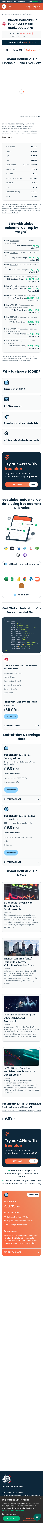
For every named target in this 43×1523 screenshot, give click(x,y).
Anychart (38, 116)
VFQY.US (13, 276)
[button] (21, 1510)
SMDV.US (14, 241)
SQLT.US (13, 317)
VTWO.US (14, 341)
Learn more (36, 2)
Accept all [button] (11, 1518)
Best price (31, 50)
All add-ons (23, 594)
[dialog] (21, 1509)
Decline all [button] (31, 1518)
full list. (32, 1243)
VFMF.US (13, 286)
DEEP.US (13, 253)
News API (17, 50)
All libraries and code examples (23, 564)
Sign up (36, 6)
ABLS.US (13, 264)
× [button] (40, 1498)
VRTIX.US (14, 329)
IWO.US (13, 295)
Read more (30, 1508)
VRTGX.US (14, 305)
